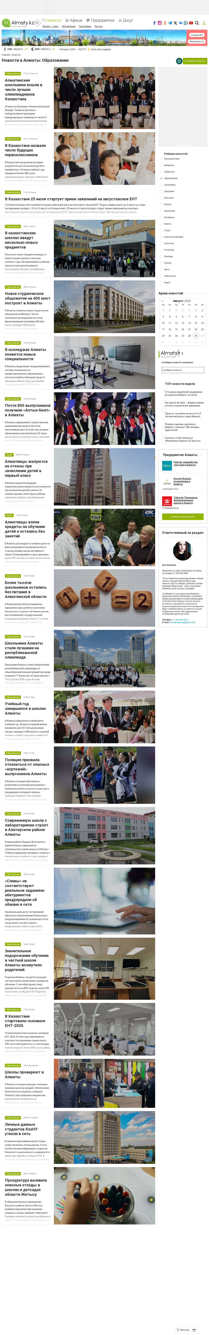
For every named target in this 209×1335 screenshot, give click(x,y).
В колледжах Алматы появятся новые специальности (25, 354)
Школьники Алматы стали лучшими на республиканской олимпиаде (24, 650)
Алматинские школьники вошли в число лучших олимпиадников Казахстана (23, 89)
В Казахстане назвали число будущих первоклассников (25, 150)
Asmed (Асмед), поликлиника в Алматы (183, 481)
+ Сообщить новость (195, 61)
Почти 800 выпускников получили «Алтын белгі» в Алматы (27, 410)
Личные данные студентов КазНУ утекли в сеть (21, 1129)
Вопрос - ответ (51, 26)
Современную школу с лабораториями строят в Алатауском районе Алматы (26, 827)
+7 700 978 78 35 (180, 619)
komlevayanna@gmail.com (182, 622)
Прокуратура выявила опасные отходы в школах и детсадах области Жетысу (26, 1187)
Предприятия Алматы (180, 455)
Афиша (76, 20)
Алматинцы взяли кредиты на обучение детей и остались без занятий (25, 529)
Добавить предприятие (183, 516)
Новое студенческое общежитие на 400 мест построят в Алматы (27, 298)
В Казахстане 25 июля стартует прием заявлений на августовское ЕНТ (71, 199)
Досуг (128, 20)
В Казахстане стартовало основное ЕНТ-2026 (25, 1021)
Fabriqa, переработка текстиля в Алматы (186, 463)
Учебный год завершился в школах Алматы (25, 709)
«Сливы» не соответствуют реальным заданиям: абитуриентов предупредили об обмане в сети (25, 893)
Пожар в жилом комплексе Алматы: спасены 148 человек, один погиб (182, 427)
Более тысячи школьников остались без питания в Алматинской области (26, 589)
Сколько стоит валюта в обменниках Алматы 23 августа (182, 439)
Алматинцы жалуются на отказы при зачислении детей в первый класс (26, 468)
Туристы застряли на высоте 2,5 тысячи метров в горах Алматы (183, 415)
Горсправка (85, 26)
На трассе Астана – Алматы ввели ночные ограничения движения (184, 404)
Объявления (69, 26)
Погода (98, 26)
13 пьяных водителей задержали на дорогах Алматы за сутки (183, 393)
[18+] (18, 22)
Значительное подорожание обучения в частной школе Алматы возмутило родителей (27, 960)
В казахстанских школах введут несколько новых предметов (21, 240)
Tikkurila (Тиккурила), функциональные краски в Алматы (186, 500)
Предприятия (102, 20)
